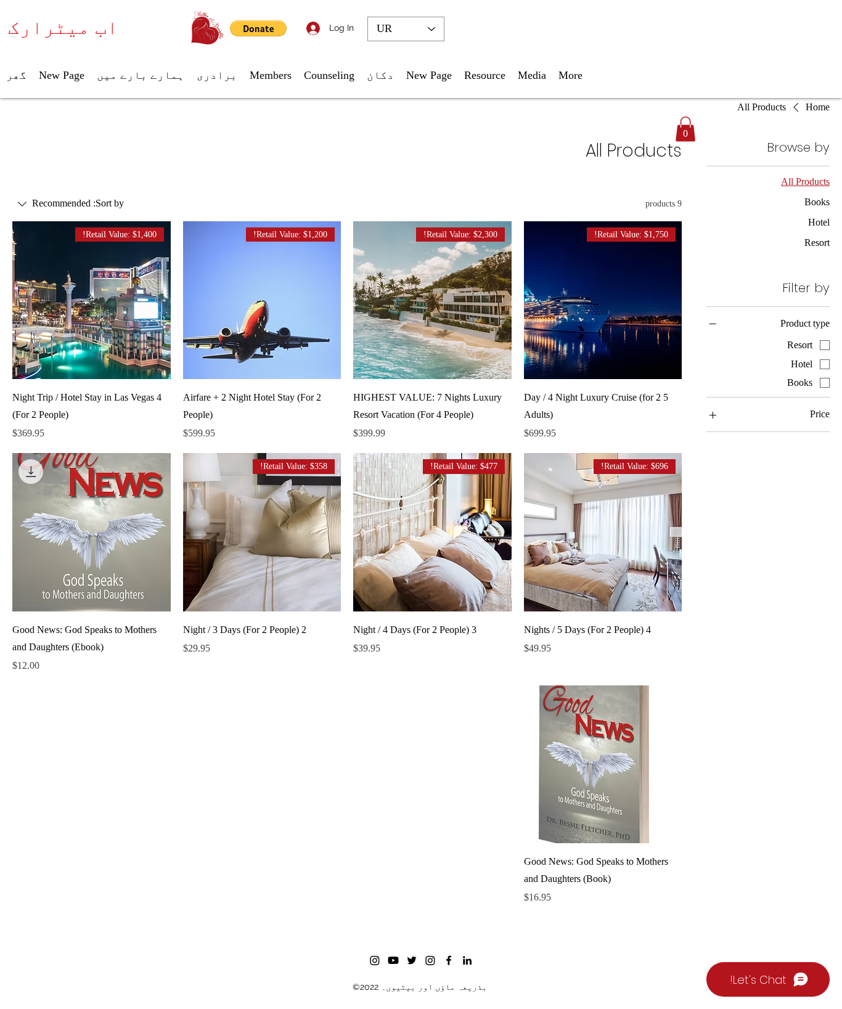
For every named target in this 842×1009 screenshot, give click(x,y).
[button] (258, 28)
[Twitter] (412, 960)
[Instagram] (375, 960)
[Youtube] (393, 960)
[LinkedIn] (467, 960)
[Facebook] (449, 960)
